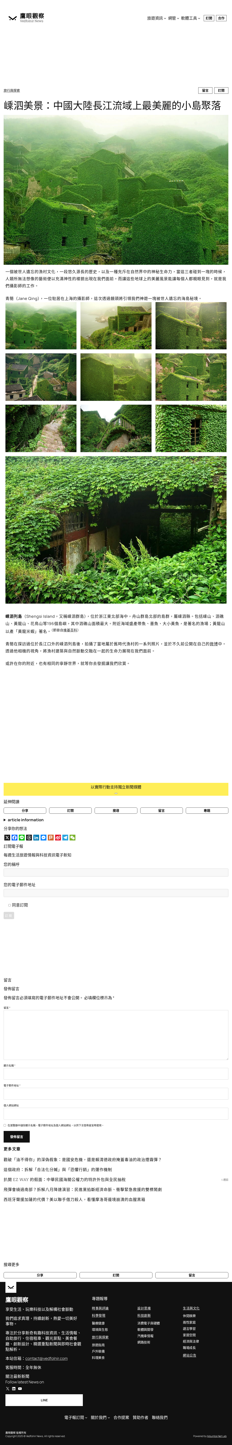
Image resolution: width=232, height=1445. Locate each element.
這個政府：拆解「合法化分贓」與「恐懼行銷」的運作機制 (58, 1169)
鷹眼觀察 (32, 16)
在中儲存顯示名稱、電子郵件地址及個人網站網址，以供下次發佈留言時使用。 (56, 1125)
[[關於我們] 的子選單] (109, 1417)
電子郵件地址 (12, 1085)
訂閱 (209, 18)
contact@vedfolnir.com (46, 1358)
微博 (214, 644)
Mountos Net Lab (217, 1436)
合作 (221, 18)
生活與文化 (191, 1308)
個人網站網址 (11, 1105)
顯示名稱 (9, 1065)
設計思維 (144, 1308)
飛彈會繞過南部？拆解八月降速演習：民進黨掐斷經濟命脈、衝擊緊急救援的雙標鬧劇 (83, 1189)
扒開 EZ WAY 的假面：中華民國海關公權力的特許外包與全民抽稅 (65, 1179)
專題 (207, 810)
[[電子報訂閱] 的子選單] (86, 1417)
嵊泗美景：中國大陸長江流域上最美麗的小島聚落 (112, 105)
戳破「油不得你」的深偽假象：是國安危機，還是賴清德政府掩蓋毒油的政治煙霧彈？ (83, 1159)
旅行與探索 (12, 90)
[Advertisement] (116, 56)
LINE (44, 1400)
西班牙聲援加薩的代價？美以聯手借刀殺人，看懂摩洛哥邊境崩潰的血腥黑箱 (74, 1199)
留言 (205, 90)
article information (26, 820)
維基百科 (70, 630)
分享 (25, 810)
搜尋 (116, 810)
